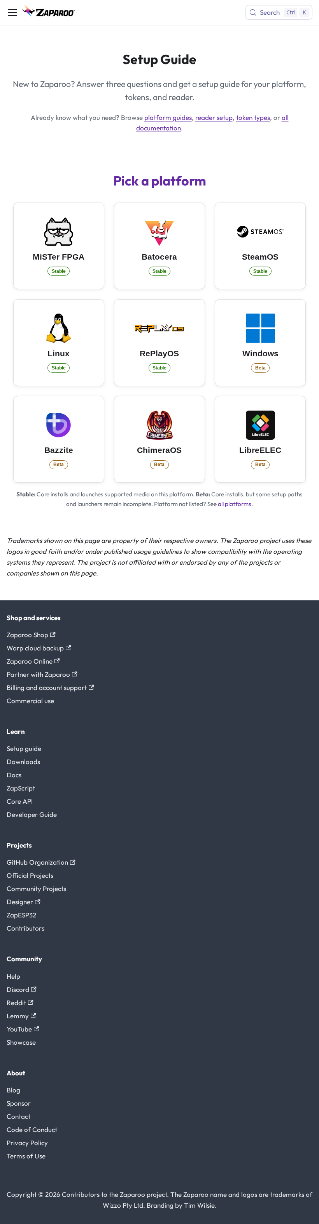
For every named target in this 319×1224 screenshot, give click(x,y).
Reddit (16, 1003)
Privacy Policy (27, 1143)
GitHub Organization (37, 862)
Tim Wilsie (199, 1205)
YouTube (19, 1029)
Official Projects (30, 875)
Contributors (25, 928)
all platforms (234, 504)
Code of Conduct (32, 1129)
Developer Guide (32, 814)
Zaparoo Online (30, 661)
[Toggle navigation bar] (12, 12)
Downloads (23, 762)
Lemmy (18, 1016)
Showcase (21, 1042)
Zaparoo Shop (27, 635)
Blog (13, 1090)
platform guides (168, 117)
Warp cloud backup (35, 648)
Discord (18, 989)
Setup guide (24, 748)
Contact (18, 1116)
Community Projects (36, 888)
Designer (20, 902)
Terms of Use (26, 1156)
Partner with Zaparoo (38, 674)
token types (253, 117)
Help (13, 976)
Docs (14, 775)
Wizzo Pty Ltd (123, 1205)
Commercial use (30, 701)
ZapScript (21, 788)
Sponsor (19, 1103)
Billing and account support (47, 687)
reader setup (214, 117)
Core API (20, 801)
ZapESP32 (21, 915)
